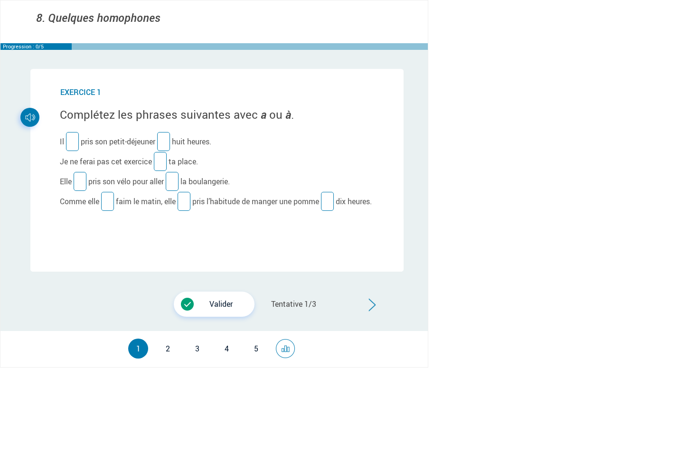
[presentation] (176, 293)
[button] (214, 304)
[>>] (287, 345)
